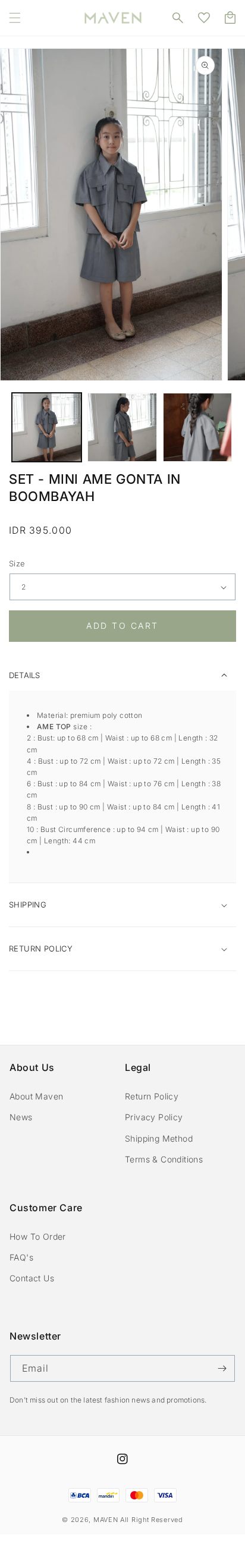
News (21, 1117)
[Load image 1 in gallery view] (46, 427)
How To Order (38, 1236)
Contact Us (32, 1278)
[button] (15, 18)
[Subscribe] (222, 1368)
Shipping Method (159, 1138)
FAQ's (21, 1257)
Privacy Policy (154, 1117)
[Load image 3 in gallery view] (198, 427)
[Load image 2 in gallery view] (122, 427)
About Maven (36, 1096)
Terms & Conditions (164, 1159)
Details (24, 675)
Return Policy (151, 1096)
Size (17, 563)
